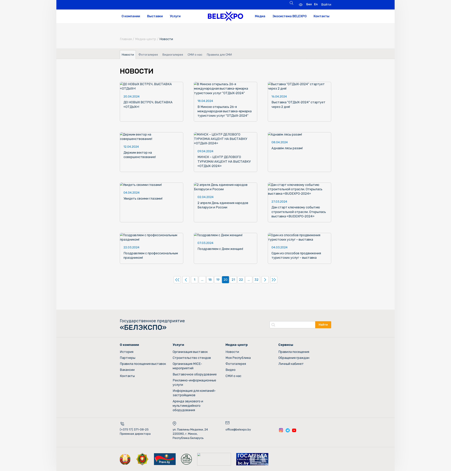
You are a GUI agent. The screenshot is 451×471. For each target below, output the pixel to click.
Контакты (321, 16)
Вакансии (127, 370)
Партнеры (127, 358)
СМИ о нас (195, 54)
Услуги (175, 16)
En (316, 4)
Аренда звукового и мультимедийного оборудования (188, 405)
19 (218, 280)
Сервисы (285, 345)
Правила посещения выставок (143, 364)
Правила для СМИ (219, 54)
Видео (231, 370)
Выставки (155, 16)
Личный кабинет (291, 364)
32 (256, 280)
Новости (128, 54)
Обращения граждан (293, 358)
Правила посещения (293, 352)
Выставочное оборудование (195, 374)
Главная (126, 39)
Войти (326, 5)
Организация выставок (190, 352)
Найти (323, 324)
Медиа (260, 16)
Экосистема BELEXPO (289, 16)
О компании (131, 16)
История (126, 352)
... (202, 280)
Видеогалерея (172, 54)
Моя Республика (238, 358)
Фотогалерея (148, 54)
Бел (309, 4)
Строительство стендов (192, 358)
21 (233, 280)
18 (210, 280)
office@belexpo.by (238, 429)
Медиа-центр (145, 39)
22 (241, 280)
